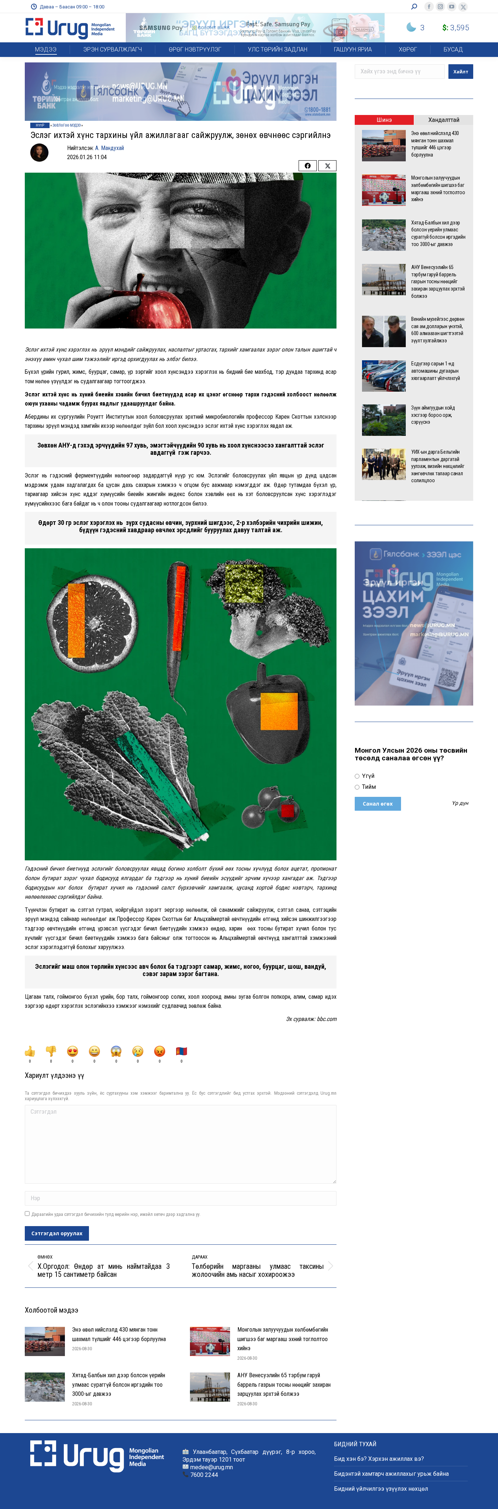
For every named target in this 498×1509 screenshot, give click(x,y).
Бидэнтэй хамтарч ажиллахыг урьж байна (391, 1473)
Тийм (368, 786)
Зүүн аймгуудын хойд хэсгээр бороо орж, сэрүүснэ (433, 415)
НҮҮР (40, 125)
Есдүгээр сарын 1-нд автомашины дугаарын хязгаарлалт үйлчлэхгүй (435, 371)
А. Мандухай (109, 148)
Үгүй (367, 775)
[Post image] (45, 1341)
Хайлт (461, 72)
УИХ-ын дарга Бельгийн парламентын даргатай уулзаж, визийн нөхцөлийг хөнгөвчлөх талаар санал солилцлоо (437, 466)
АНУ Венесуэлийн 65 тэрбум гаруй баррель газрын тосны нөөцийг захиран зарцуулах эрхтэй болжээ (284, 1384)
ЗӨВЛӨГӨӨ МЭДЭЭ (66, 125)
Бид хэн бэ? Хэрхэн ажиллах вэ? (379, 1458)
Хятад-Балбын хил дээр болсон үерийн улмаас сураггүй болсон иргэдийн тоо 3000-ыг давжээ (118, 1384)
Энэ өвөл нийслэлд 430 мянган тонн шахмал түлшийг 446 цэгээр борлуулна (119, 1334)
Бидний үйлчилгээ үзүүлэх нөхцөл (381, 1488)
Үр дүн (460, 803)
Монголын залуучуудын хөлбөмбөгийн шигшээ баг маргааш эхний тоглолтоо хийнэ (282, 1339)
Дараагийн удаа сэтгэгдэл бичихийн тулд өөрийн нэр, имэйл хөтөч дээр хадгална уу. (116, 1214)
